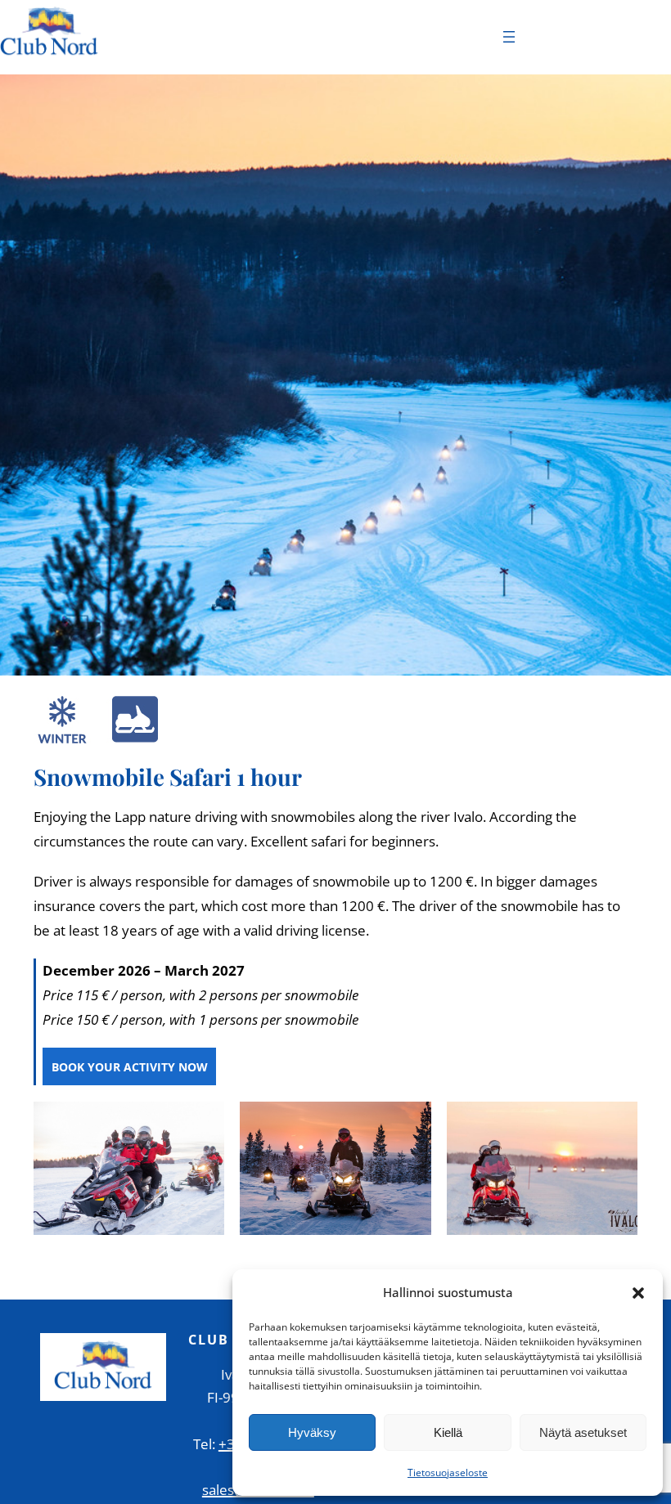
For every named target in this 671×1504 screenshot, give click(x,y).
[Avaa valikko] (509, 37)
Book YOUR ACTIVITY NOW (130, 1067)
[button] (638, 1293)
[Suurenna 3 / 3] (616, 1123)
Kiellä (448, 1432)
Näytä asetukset (583, 1432)
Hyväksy (312, 1432)
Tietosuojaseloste (448, 1472)
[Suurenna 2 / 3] (410, 1123)
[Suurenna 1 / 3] (203, 1123)
